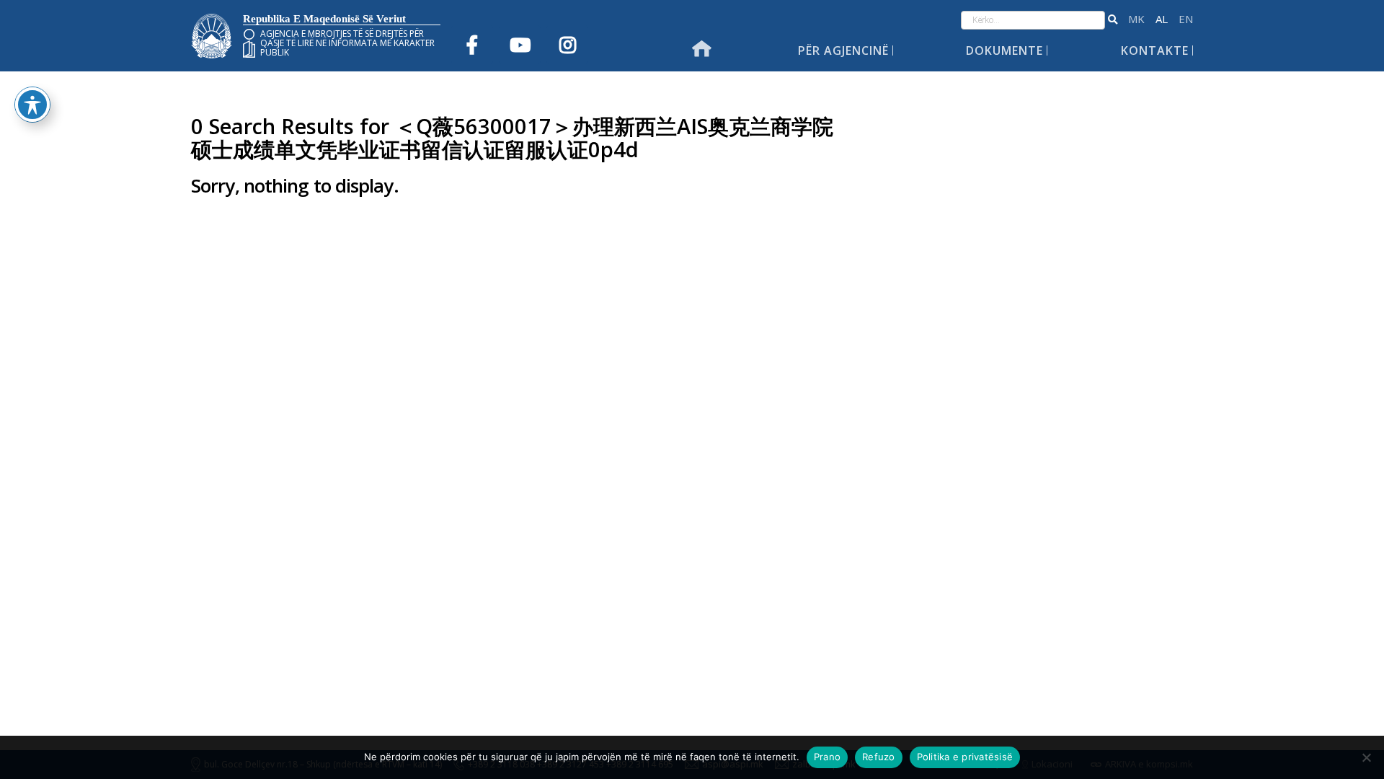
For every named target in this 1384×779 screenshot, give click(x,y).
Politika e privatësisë (965, 756)
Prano (827, 756)
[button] (1112, 20)
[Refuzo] (1366, 757)
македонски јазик (1136, 19)
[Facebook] (472, 44)
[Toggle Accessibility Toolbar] (32, 104)
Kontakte (1155, 50)
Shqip (1161, 19)
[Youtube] (520, 44)
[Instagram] (567, 44)
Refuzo (878, 756)
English (1186, 19)
